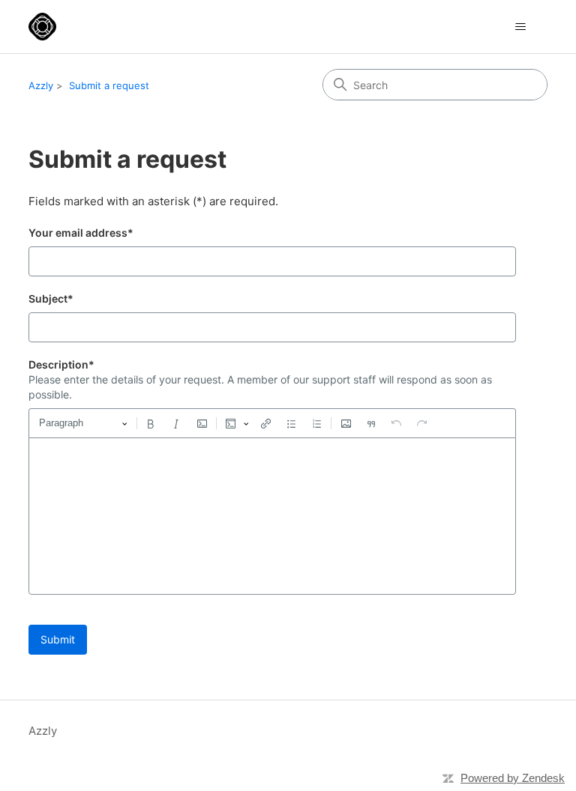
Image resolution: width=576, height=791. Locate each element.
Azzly (40, 85)
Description (61, 364)
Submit (57, 639)
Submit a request (109, 85)
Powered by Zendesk (512, 778)
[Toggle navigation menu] (521, 27)
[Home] (42, 26)
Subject (51, 298)
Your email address (81, 232)
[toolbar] (272, 423)
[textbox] (272, 516)
